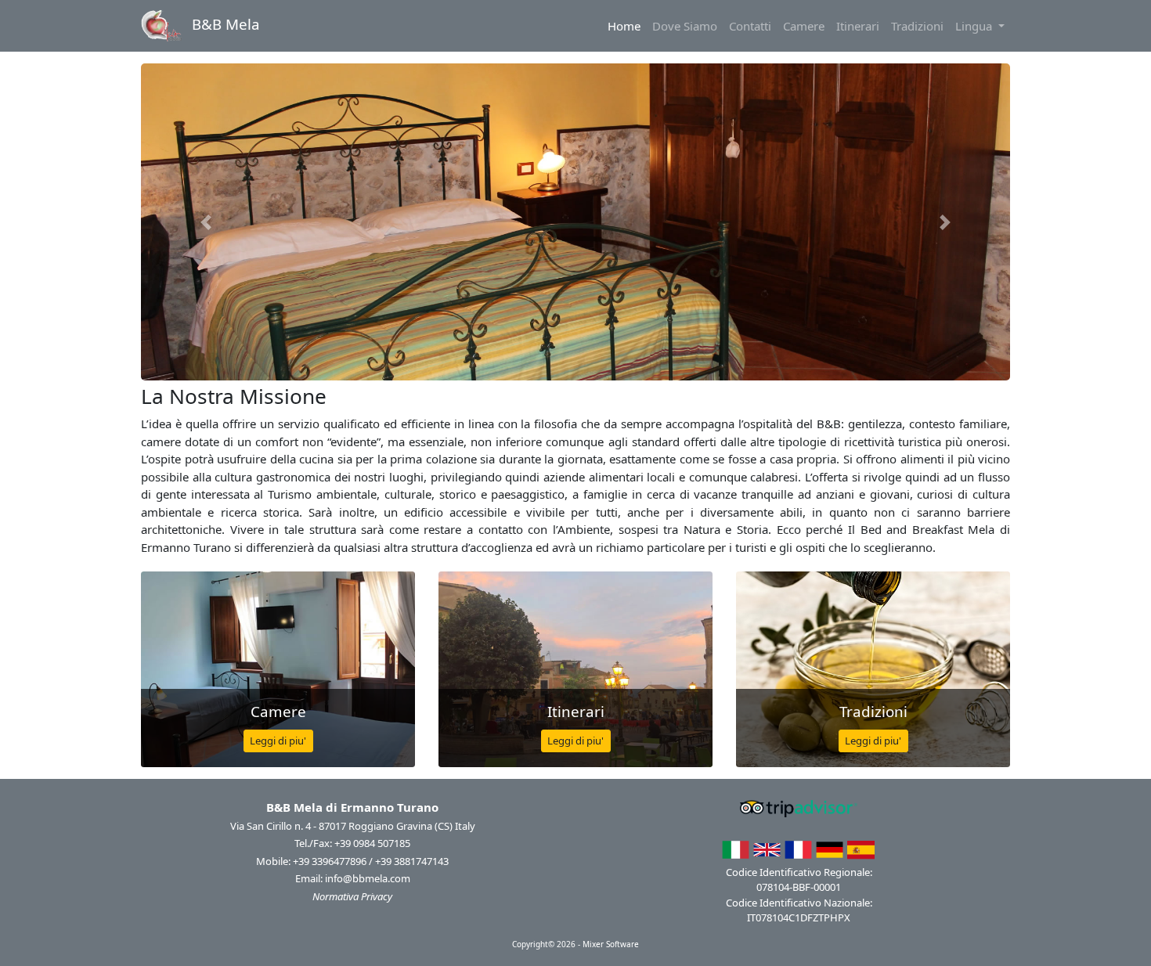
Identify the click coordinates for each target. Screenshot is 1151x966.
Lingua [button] (975, 26)
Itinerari (857, 26)
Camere (803, 26)
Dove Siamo (684, 26)
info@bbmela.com (367, 878)
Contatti (750, 26)
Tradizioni (917, 26)
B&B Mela (224, 24)
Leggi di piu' (278, 741)
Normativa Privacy (352, 896)
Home (627, 25)
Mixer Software (611, 944)
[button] (206, 221)
